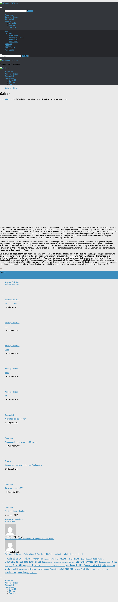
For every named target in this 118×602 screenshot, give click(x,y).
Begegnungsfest (35, 561)
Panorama (9, 15)
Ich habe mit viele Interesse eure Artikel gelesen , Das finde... (29, 539)
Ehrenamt (66, 562)
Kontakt (8, 46)
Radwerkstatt (36, 569)
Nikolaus (21, 569)
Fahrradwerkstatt (105, 562)
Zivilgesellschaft (32, 573)
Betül (7, 373)
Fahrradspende (92, 561)
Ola (6, 326)
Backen (100, 559)
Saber (7, 350)
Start (7, 31)
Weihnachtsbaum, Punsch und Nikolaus (21, 442)
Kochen (70, 565)
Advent (28, 558)
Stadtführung (86, 569)
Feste (114, 561)
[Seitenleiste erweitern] (1, 268)
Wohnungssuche (16, 572)
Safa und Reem (11, 303)
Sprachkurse (76, 569)
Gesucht (12, 23)
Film (6, 566)
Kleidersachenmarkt (59, 566)
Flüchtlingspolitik (23, 565)
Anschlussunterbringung (67, 558)
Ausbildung (85, 559)
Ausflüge (93, 559)
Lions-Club (110, 566)
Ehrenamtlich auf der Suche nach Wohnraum (23, 465)
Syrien (94, 569)
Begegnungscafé (15, 561)
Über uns (8, 44)
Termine (12, 27)
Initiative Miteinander (40, 566)
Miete (7, 569)
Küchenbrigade (98, 565)
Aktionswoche (48, 559)
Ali (6, 396)
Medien (12, 25)
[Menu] (1, 7)
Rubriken (8, 33)
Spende (58, 569)
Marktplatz (9, 21)
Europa (72, 562)
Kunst (87, 566)
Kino (51, 566)
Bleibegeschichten (12, 17)
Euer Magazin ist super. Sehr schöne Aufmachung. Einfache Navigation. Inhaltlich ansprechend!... (44, 554)
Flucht (10, 566)
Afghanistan (38, 559)
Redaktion (8, 99)
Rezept (53, 569)
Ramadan (47, 569)
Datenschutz (10, 48)
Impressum (9, 50)
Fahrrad (79, 561)
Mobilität (15, 569)
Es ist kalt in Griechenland (15, 511)
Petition (26, 569)
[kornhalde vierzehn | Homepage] (9, 3)
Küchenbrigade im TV (14, 488)
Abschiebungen (14, 558)
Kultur (80, 565)
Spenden (67, 568)
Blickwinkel (9, 19)
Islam (48, 566)
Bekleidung (48, 562)
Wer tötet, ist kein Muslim (15, 419)
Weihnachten (102, 569)
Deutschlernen (57, 562)
